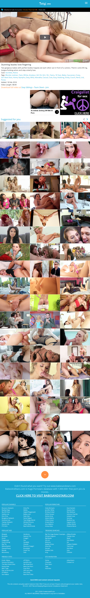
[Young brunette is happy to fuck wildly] (45, 200)
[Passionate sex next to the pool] (75, 337)
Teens (52, 75)
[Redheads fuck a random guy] (15, 218)
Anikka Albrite (71, 524)
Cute (50, 77)
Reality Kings (6, 510)
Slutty (67, 77)
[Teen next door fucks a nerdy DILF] (15, 149)
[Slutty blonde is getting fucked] (45, 405)
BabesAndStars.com (15, 488)
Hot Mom (70, 548)
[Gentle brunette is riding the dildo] (15, 285)
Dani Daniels (71, 508)
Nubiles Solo (49, 550)
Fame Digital (27, 518)
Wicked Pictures (28, 522)
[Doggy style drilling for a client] (45, 183)
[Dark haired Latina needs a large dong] (45, 422)
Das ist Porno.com (8, 570)
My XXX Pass (6, 512)
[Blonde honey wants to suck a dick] (45, 371)
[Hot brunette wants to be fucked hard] (15, 235)
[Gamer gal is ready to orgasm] (45, 166)
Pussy (3, 80)
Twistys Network (7, 522)
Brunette (5, 536)
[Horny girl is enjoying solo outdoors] (15, 405)
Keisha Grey (49, 516)
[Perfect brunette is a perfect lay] (45, 269)
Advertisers (70, 560)
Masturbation (6, 546)
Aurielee (9, 72)
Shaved (25, 544)
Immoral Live (6, 520)
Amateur (32, 75)
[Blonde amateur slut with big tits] (15, 422)
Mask (68, 538)
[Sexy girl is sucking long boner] (15, 371)
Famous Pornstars (8, 562)
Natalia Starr (71, 510)
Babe (64, 75)
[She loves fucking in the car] (75, 405)
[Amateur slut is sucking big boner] (15, 252)
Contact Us (70, 562)
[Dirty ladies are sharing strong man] (45, 354)
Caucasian (71, 75)
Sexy (28, 77)
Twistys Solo (71, 536)
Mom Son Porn (28, 566)
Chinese (69, 552)
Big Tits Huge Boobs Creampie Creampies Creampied (62, 534)
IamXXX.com (27, 562)
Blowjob (4, 534)
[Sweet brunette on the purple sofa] (15, 302)
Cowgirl (25, 538)
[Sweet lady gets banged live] (75, 371)
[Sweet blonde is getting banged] (15, 337)
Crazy (78, 75)
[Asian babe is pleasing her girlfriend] (45, 388)
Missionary (5, 552)
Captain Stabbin (72, 544)
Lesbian (15, 75)
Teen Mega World (29, 520)
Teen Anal (70, 546)
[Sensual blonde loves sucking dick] (75, 354)
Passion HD (5, 524)
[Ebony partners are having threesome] (15, 200)
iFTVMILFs (5, 572)
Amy (46, 552)
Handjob (26, 542)
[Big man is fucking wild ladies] (75, 252)
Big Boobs (48, 538)
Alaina (15, 72)
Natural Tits (27, 536)
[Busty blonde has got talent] (75, 302)
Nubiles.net (5, 514)
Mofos (25, 510)
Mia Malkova (71, 512)
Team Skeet (39, 87)
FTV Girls (5, 526)
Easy (55, 77)
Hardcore (26, 534)
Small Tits (26, 550)
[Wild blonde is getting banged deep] (45, 319)
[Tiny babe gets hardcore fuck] (15, 354)
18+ (47, 75)
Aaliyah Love (71, 516)
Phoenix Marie (71, 526)
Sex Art (47, 540)
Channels (48, 562)
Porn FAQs (26, 572)
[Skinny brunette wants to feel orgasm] (75, 166)
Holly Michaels (50, 508)
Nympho (22, 77)
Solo (24, 552)
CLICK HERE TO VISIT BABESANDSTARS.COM (45, 495)
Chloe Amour (49, 520)
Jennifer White (49, 510)
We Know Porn (28, 564)
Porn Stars (48, 564)
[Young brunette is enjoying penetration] (75, 183)
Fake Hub (26, 516)
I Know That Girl (29, 10)
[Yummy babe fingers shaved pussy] (45, 302)
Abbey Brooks (71, 534)
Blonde (8, 75)
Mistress (48, 542)
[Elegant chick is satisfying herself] (45, 285)
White (25, 75)
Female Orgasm (50, 536)
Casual (45, 77)
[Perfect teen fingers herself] (45, 149)
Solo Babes (70, 540)
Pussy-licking (6, 542)
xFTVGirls (26, 560)
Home (15, 77)
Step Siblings (27, 87)
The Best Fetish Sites (8, 564)
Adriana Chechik (72, 514)
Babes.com (27, 514)
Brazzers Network (7, 508)
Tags (46, 566)
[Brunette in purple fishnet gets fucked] (15, 319)
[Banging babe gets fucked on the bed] (45, 218)
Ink (68, 542)
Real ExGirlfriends (29, 526)
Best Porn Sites (28, 574)
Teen (21, 75)
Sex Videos (5, 574)
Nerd (78, 77)
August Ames (71, 522)
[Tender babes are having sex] (75, 388)
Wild (32, 77)
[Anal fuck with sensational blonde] (15, 269)
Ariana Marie (49, 522)
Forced (47, 548)
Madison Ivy (71, 520)
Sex (24, 540)
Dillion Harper (49, 514)
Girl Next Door (6, 77)
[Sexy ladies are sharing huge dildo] (45, 337)
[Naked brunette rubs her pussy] (75, 285)
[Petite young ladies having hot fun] (75, 269)
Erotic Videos (6, 560)
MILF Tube (5, 568)
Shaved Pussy (6, 548)
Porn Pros (5, 516)
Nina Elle (48, 546)
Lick (82, 77)
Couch (72, 77)
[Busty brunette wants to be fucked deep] (75, 319)
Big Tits (4, 544)
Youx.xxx (42, 10)
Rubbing (61, 77)
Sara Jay (69, 518)
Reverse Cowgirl (28, 546)
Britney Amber (50, 512)
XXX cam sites (27, 570)
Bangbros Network (8, 518)
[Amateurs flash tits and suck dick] (75, 235)
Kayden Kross (49, 544)
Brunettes (26, 548)
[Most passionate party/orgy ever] (45, 252)
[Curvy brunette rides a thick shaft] (15, 388)
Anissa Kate (49, 526)
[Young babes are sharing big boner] (15, 183)
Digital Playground (29, 512)
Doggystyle (5, 540)
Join (47, 87)
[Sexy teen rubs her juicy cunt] (45, 235)
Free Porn (26, 568)
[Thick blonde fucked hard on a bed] (75, 200)
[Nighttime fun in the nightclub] (15, 166)
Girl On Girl (40, 75)
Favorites (48, 568)
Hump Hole (5, 566)
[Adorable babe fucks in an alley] (75, 149)
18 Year (58, 75)
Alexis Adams (49, 518)
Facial (4, 538)
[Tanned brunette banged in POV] (75, 218)
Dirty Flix (26, 508)
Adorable (38, 77)
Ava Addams (49, 524)
